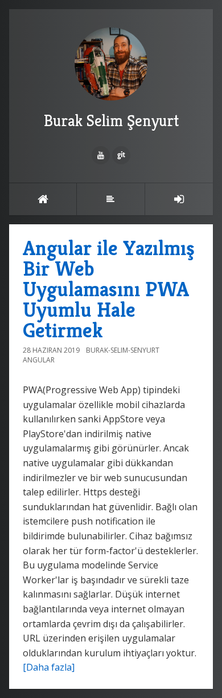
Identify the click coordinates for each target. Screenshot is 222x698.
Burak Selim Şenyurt (111, 121)
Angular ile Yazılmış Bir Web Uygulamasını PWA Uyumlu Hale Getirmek (109, 289)
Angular (39, 360)
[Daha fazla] (49, 667)
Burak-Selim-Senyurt (122, 350)
